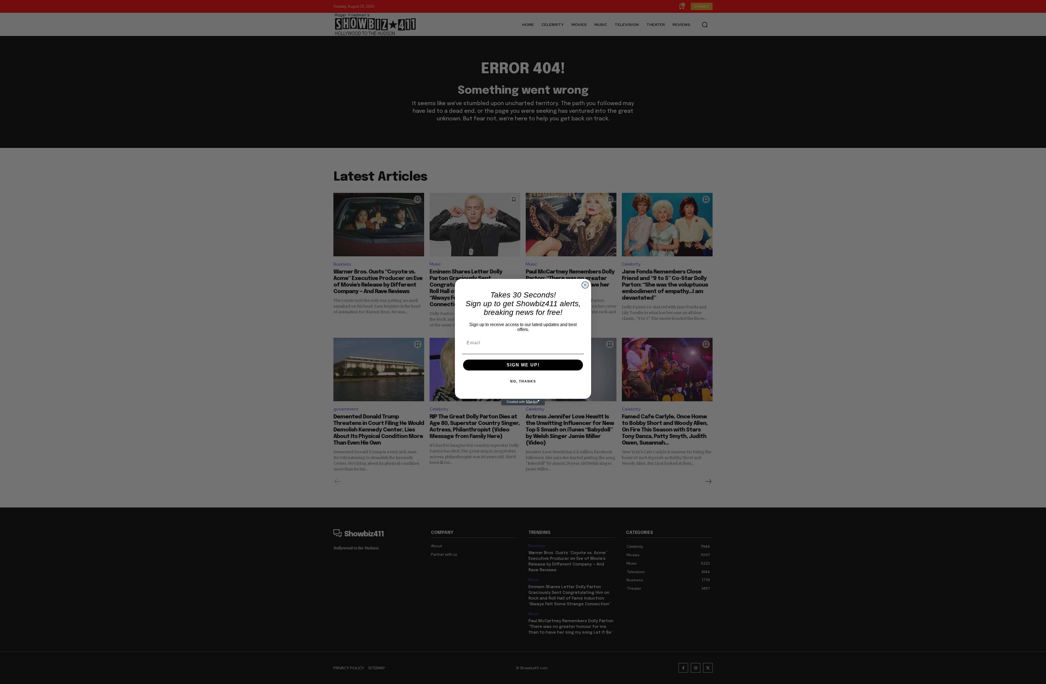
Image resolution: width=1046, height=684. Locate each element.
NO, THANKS (523, 381)
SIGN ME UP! (523, 365)
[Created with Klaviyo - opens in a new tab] (523, 402)
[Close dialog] (585, 285)
